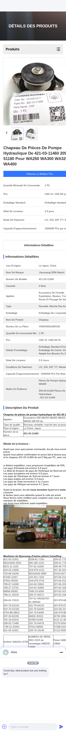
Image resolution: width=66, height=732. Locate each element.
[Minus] (61, 652)
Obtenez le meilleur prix (39, 174)
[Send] (61, 726)
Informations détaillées (39, 245)
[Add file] (4, 726)
